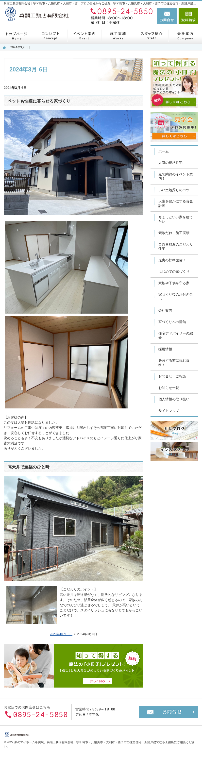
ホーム (163, 151)
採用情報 (165, 349)
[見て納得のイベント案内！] (84, 36)
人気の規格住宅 (170, 163)
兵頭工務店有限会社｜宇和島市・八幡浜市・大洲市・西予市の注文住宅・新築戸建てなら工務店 (110, 742)
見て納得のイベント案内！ (175, 176)
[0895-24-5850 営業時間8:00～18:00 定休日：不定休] (120, 16)
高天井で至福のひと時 (29, 467)
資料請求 (188, 16)
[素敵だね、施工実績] (118, 36)
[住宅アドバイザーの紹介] (151, 36)
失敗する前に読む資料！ (173, 362)
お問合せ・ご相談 (172, 376)
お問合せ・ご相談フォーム (168, 712)
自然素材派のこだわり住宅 (175, 246)
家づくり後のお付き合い (175, 296)
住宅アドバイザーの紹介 (175, 335)
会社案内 (165, 310)
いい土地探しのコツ (173, 190)
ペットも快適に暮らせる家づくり (39, 101)
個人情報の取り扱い (173, 399)
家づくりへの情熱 (172, 322)
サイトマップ (168, 411)
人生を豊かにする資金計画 (175, 203)
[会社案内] (185, 36)
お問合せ (167, 16)
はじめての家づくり (173, 271)
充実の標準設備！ (172, 260)
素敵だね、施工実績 (173, 233)
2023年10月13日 (61, 634)
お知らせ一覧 (168, 388)
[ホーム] (17, 36)
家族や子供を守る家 (173, 283)
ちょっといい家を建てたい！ (175, 219)
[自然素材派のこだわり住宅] (50, 36)
